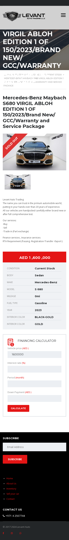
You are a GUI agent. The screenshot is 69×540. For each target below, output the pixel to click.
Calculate (18, 408)
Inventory (11, 488)
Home (9, 478)
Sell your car (12, 493)
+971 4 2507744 (15, 515)
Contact (10, 498)
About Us (11, 483)
